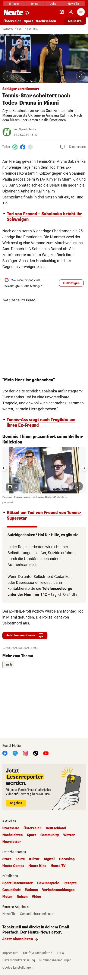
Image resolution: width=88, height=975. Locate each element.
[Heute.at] (13, 12)
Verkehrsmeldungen (58, 890)
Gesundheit (11, 890)
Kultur (34, 859)
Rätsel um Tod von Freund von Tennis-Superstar (44, 515)
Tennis (8, 665)
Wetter (69, 835)
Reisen (22, 897)
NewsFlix (73, 4)
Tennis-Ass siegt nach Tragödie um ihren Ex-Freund (41, 422)
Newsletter (11, 842)
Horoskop (67, 859)
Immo (34, 4)
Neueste (75, 21)
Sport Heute (27, 129)
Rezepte (70, 883)
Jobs (53, 4)
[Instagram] (25, 753)
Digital (49, 859)
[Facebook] (22, 147)
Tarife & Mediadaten (37, 953)
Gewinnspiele (48, 883)
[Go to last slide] (4, 468)
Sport (28, 21)
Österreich (12, 21)
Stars (6, 859)
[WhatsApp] (15, 147)
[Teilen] (30, 147)
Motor (7, 897)
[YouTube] (45, 753)
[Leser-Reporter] (61, 11)
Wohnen (31, 890)
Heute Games (13, 866)
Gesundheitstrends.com (37, 914)
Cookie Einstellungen (17, 967)
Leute (20, 859)
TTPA (60, 953)
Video (36, 897)
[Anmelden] (70, 11)
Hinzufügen (71, 283)
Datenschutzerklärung (18, 960)
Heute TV (58, 866)
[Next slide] (84, 468)
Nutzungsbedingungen (55, 960)
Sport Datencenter (17, 883)
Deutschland (56, 828)
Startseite (7, 28)
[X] (15, 753)
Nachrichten (12, 835)
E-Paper (14, 4)
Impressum (10, 953)
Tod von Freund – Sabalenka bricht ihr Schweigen (44, 216)
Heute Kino (37, 866)
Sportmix (32, 28)
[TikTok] (35, 753)
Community (49, 835)
